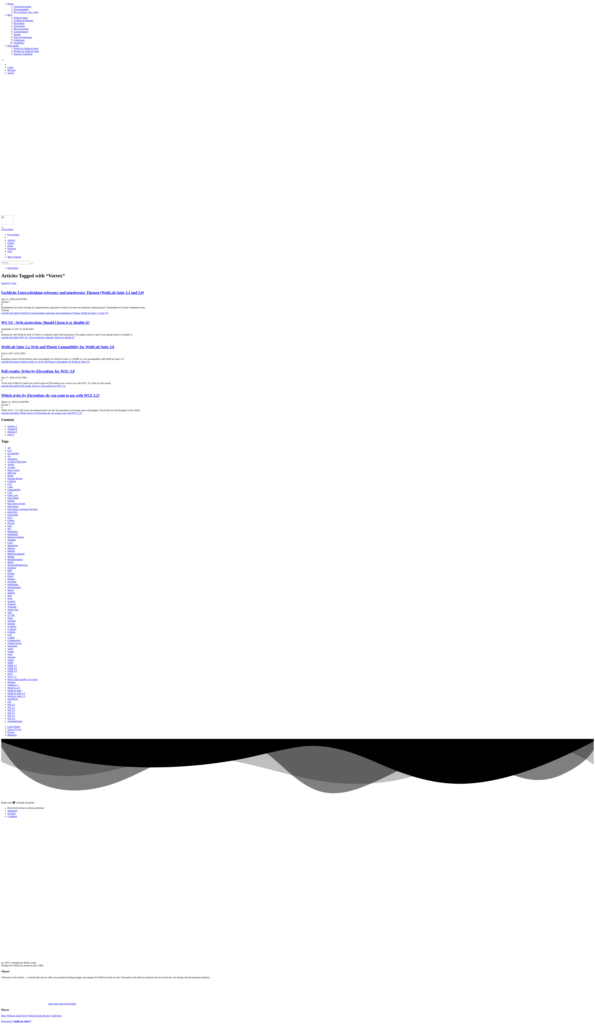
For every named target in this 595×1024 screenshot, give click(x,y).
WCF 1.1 (12, 676)
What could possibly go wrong (22, 679)
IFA (9, 528)
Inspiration (12, 531)
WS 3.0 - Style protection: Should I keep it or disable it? (45, 322)
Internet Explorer (15, 537)
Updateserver (13, 640)
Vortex (10, 660)
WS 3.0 (11, 710)
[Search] (2, 227)
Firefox (11, 520)
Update (11, 637)
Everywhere (13, 234)
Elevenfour (12, 506)
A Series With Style (16, 461)
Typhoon (11, 629)
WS (9, 701)
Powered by (16, 1021)
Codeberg (12, 816)
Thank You (12, 609)
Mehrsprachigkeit (15, 554)
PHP (9, 570)
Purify (10, 576)
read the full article (54, 313)
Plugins (11, 573)
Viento (10, 651)
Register (11, 70)
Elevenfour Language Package (22, 509)
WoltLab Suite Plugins (39, 1015)
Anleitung (12, 459)
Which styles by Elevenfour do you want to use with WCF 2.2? (50, 395)
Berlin (10, 475)
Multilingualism (15, 559)
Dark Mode (13, 498)
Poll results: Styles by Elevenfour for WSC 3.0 (38, 371)
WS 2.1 (11, 707)
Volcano (11, 657)
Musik (10, 562)
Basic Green (13, 470)
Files (9, 251)
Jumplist (11, 540)
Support (11, 601)
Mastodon (12, 810)
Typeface (11, 626)
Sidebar (11, 593)
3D (9, 447)
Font (9, 526)
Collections (56, 1015)
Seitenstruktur (14, 587)
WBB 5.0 (12, 671)
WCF (10, 674)
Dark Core (12, 495)
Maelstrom (12, 545)
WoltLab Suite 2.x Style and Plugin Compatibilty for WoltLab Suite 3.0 (57, 347)
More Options (14, 257)
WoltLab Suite (14, 690)
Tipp (9, 612)
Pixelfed (11, 813)
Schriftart (11, 581)
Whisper (11, 682)
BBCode (11, 473)
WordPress (12, 699)
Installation (12, 534)
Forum (10, 243)
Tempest (11, 604)
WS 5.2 (11, 715)
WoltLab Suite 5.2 (16, 693)
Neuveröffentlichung (17, 565)
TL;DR (11, 615)
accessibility (13, 453)
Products (11, 248)
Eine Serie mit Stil (16, 503)
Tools (10, 618)
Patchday (11, 567)
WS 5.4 (11, 718)
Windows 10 (13, 687)
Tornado (11, 621)
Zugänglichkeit (14, 721)
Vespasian (12, 646)
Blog (3, 1015)
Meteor (10, 556)
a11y (9, 450)
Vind (9, 654)
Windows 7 (13, 685)
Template (11, 607)
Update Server (14, 643)
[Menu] (2, 60)
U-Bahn (11, 632)
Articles (11, 240)
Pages (10, 245)
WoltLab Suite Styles (17, 1015)
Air (9, 456)
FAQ (9, 517)
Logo (10, 542)
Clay (9, 484)
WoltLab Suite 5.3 (16, 696)
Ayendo (11, 467)
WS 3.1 (11, 713)
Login (10, 67)
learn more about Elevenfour (62, 1003)
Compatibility (14, 489)
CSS (9, 492)
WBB (10, 662)
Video (10, 648)
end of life (12, 512)
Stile (9, 595)
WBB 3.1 (12, 665)
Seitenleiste (12, 584)
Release (11, 579)
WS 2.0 (11, 704)
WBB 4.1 (12, 668)
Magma (11, 548)
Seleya (10, 590)
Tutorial (11, 623)
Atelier (10, 464)
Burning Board (14, 478)
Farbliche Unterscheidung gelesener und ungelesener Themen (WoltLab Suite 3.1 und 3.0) (72, 293)
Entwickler (12, 514)
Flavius (11, 523)
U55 (9, 634)
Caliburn (11, 481)
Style (9, 598)
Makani (11, 551)
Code (10, 487)
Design (10, 501)
